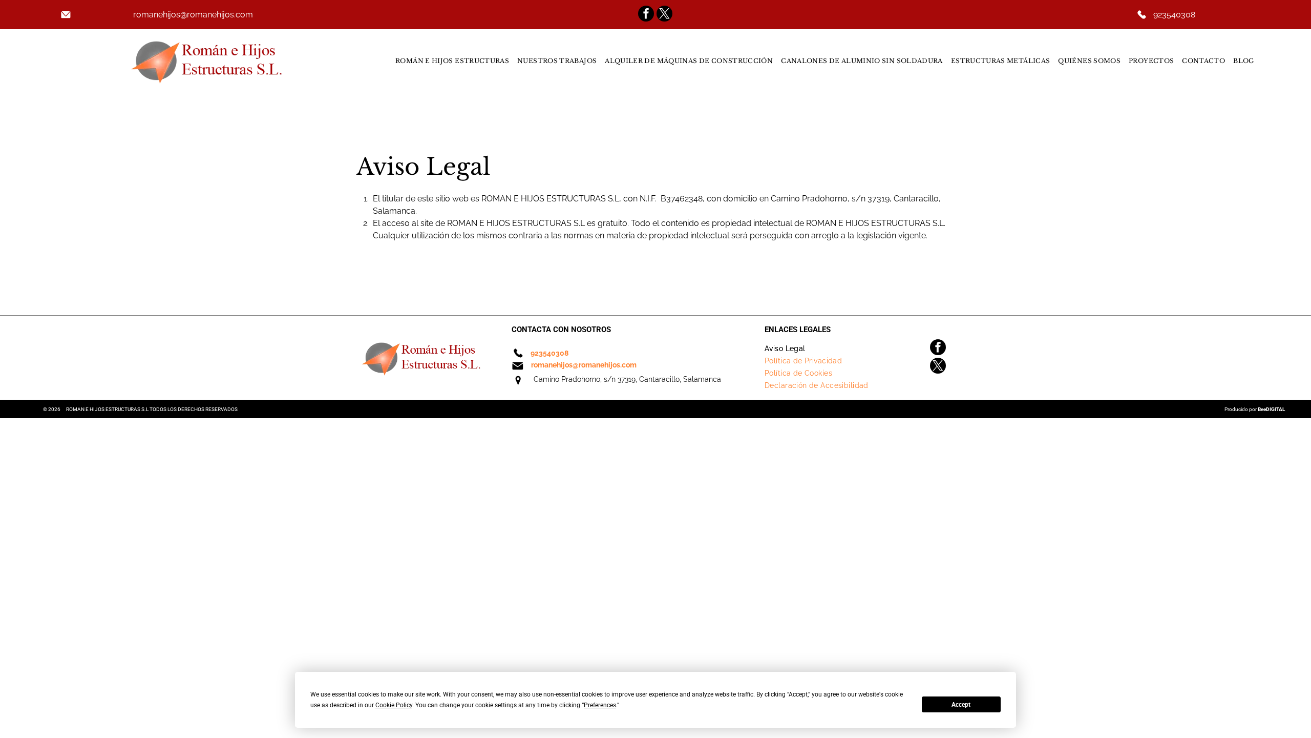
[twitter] (664, 15)
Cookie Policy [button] (393, 705)
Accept (960, 704)
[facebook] (646, 15)
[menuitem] (452, 60)
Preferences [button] (600, 705)
